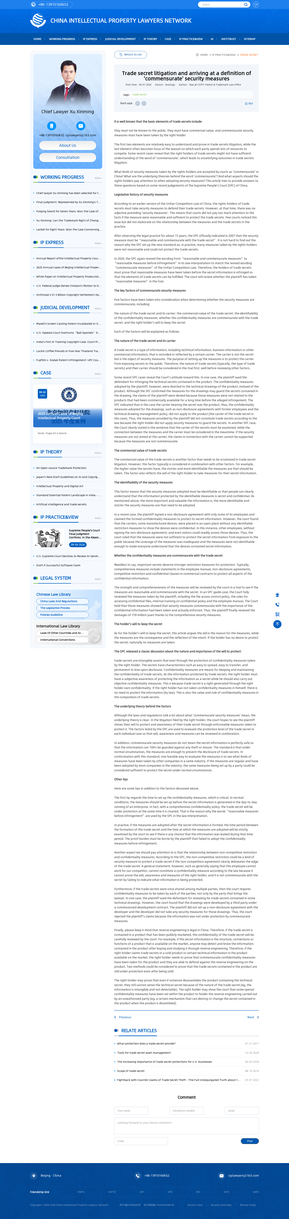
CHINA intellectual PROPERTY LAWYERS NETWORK (120, 21)
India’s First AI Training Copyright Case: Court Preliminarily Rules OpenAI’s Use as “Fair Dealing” (69, 342)
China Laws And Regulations (58, 601)
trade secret (140, 94)
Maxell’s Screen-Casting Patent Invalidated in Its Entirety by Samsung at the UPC (69, 324)
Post (250, 1141)
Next (250, 1017)
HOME (37, 39)
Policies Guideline (51, 615)
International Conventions (57, 640)
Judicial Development (120, 39)
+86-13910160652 (52, 4)
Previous (125, 1017)
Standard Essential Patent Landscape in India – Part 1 (69, 495)
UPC (142, 1192)
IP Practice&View (191, 39)
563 (250, 103)
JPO (198, 1192)
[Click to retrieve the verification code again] (161, 1141)
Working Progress (62, 39)
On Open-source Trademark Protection (61, 468)
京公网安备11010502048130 (159, 1205)
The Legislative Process (55, 608)
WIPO (256, 1192)
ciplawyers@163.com (81, 135)
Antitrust (228, 39)
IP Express (90, 39)
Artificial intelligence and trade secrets (61, 504)
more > (98, 178)
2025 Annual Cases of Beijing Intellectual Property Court (69, 267)
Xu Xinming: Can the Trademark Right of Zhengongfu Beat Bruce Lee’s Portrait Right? (69, 220)
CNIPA (80, 1192)
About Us (67, 145)
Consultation (67, 157)
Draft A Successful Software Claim (58, 565)
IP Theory (150, 39)
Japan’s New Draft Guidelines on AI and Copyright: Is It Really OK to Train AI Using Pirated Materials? (69, 477)
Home (204, 55)
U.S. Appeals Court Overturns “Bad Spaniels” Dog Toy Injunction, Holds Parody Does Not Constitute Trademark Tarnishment (69, 333)
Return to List (133, 54)
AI (212, 39)
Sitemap (249, 39)
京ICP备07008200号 (130, 1205)
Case (168, 39)
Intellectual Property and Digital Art (59, 486)
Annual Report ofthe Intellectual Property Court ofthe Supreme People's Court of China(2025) (69, 258)
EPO (170, 1192)
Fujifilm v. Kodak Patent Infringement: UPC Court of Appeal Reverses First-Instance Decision (69, 360)
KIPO (226, 1192)
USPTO (112, 1192)
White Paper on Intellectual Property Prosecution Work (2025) (69, 277)
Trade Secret (249, 55)
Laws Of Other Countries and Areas (62, 633)
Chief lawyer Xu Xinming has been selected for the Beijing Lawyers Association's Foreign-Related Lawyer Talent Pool (69, 193)
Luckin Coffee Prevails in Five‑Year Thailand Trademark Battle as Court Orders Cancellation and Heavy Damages (69, 351)
